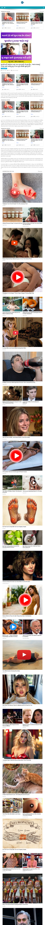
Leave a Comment (15, 70)
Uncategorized (4, 68)
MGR (9, 70)
